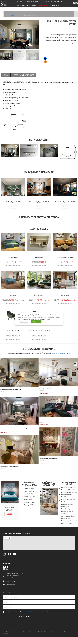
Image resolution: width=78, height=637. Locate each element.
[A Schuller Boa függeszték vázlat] (68, 154)
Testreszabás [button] (24, 322)
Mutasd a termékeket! (10, 514)
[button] (21, 2)
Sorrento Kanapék (39, 295)
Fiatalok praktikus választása (45, 420)
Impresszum (34, 632)
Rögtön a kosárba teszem (13, 265)
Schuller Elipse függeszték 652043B (65, 202)
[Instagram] (4, 554)
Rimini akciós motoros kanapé (65, 257)
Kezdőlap (11, 15)
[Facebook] (45, 58)
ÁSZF (64, 632)
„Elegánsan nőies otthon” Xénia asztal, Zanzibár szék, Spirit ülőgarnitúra (15, 428)
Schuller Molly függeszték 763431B (13, 202)
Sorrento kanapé (65, 295)
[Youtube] (14, 554)
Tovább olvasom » (4, 394)
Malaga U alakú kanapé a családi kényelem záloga (10, 389)
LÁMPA (20, 15)
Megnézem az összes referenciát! (61, 353)
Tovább (13, 207)
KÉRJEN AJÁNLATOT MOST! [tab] (23, 75)
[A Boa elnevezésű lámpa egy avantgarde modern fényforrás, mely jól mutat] (49, 150)
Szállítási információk (27, 632)
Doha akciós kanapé (13, 257)
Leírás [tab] (5, 75)
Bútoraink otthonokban (39, 348)
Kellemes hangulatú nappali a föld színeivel (9, 466)
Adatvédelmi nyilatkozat (6, 632)
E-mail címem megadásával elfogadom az (29, 612)
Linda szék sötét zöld (13, 331)
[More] (45, 61)
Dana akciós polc (39, 257)
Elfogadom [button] (36, 322)
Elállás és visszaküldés (56, 632)
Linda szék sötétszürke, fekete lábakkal (39, 331)
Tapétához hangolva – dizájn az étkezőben (48, 458)
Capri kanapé (13, 295)
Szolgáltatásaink (17, 632)
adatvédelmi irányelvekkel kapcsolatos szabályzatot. (39, 612)
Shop (16, 15)
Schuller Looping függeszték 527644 (39, 202)
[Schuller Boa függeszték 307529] (29, 150)
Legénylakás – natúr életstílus (45, 388)
